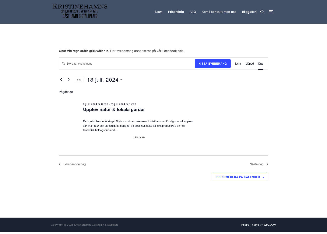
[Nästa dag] (68, 79)
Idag (79, 79)
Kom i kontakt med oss (219, 12)
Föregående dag (74, 164)
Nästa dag (257, 164)
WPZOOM (270, 224)
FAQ (193, 12)
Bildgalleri (249, 12)
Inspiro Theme (250, 224)
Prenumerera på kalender (238, 177)
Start (158, 12)
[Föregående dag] (61, 79)
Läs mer (139, 137)
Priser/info (176, 12)
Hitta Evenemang (213, 63)
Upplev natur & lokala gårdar (114, 109)
